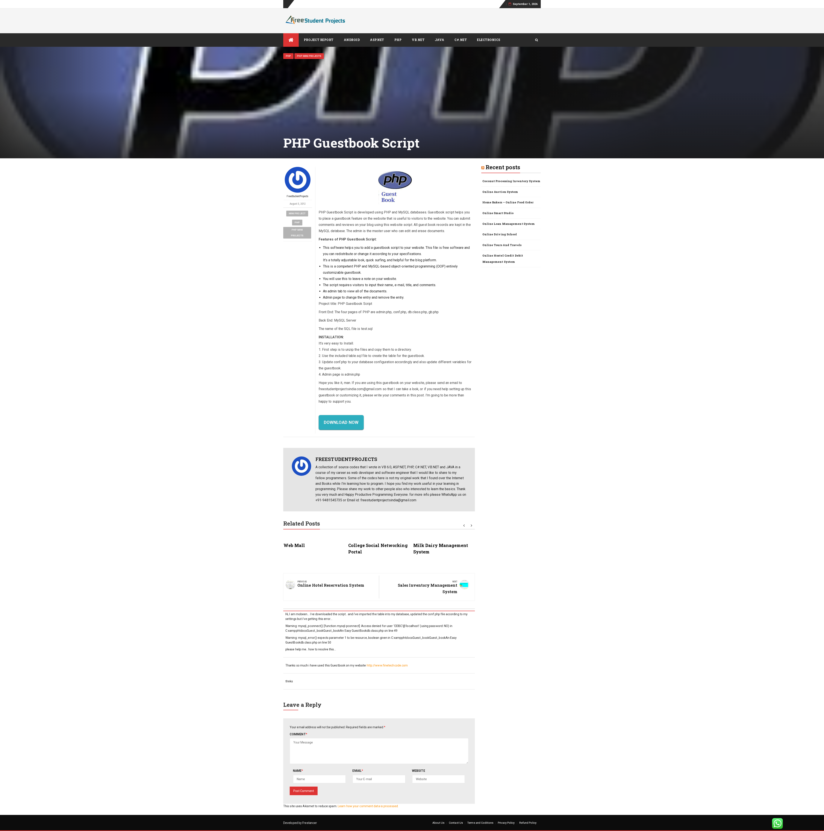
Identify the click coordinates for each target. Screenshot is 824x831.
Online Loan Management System (508, 224)
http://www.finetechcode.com (387, 665)
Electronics (488, 40)
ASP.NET (377, 40)
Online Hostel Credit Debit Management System (502, 259)
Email (357, 770)
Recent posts (503, 167)
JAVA (439, 40)
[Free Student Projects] (291, 40)
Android (352, 40)
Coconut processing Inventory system (511, 181)
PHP (398, 40)
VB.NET (418, 40)
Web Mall (294, 545)
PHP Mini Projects (309, 56)
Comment (298, 734)
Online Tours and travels (501, 245)
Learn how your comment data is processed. (368, 806)
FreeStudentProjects (297, 196)
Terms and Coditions (480, 822)
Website (418, 770)
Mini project (297, 213)
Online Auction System (500, 192)
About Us (438, 822)
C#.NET (460, 40)
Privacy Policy (506, 822)
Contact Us (456, 822)
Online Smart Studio (498, 213)
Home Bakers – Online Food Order (508, 202)
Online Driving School (499, 234)
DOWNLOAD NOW (341, 422)
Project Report (318, 40)
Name (298, 770)
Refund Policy (527, 822)
